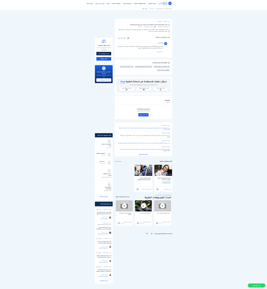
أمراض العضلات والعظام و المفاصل (104, 224)
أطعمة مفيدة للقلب (145, 213)
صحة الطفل (98, 209)
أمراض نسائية (99, 238)
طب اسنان (109, 147)
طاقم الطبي (160, 43)
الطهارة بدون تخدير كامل (163, 70)
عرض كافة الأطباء (103, 196)
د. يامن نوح (102, 161)
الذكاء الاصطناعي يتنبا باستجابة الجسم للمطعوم (144, 178)
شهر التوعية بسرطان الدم (163, 213)
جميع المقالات (118, 161)
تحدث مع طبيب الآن (103, 54)
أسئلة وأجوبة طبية (160, 8)
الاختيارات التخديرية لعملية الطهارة (143, 66)
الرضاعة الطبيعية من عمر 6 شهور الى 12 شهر (164, 178)
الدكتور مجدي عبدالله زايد (108, 188)
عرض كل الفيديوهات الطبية (122, 196)
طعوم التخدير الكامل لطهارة (161, 66)
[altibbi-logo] (165, 3)
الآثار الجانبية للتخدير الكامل (126, 66)
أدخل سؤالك (103, 59)
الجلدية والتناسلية (107, 190)
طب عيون (103, 155)
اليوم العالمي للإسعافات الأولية (125, 214)
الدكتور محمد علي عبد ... (103, 218)
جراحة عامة (152, 8)
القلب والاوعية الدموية (106, 177)
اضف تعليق (142, 115)
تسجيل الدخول (90, 3)
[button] (152, 3)
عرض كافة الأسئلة (143, 154)
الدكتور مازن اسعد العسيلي (103, 233)
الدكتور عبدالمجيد (101, 153)
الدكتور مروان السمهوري (103, 248)
